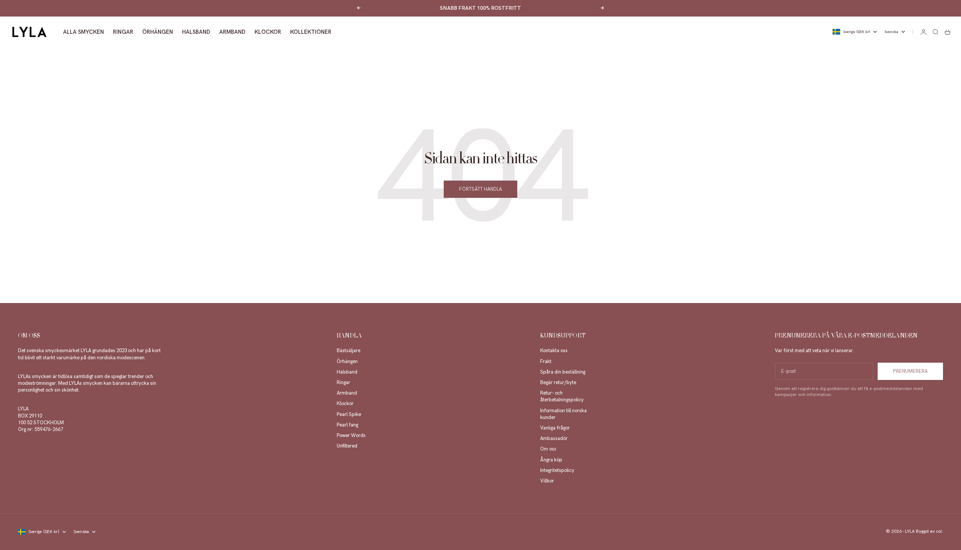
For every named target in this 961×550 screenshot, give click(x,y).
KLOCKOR (268, 32)
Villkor (547, 481)
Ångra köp (551, 460)
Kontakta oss (554, 351)
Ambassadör (554, 438)
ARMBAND (232, 32)
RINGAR (123, 32)
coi (939, 531)
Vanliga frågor (555, 428)
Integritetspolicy (557, 470)
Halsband (347, 372)
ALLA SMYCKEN (83, 32)
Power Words (351, 435)
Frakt (545, 362)
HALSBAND (196, 32)
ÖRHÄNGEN (157, 32)
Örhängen (347, 362)
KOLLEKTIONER (310, 32)
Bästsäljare (348, 351)
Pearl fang (347, 425)
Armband (347, 393)
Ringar (343, 383)
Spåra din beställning (562, 372)
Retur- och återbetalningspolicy (562, 396)
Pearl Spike (349, 414)
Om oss (548, 449)
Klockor (345, 404)
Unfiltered (347, 446)
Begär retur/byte (558, 383)
